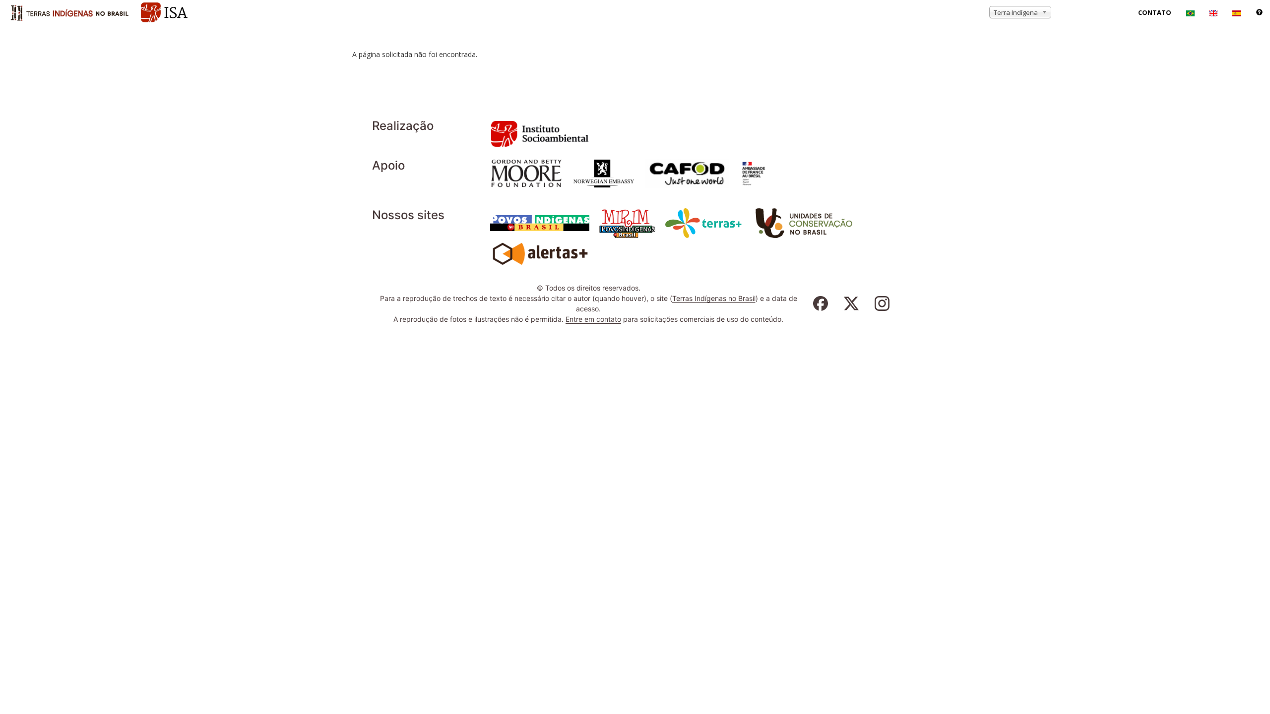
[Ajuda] (1259, 12)
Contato (1154, 12)
